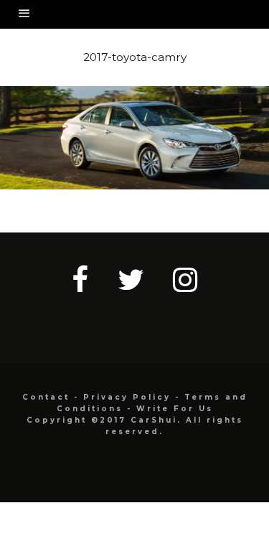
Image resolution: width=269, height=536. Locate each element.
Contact (46, 397)
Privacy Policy (127, 397)
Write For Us (174, 408)
